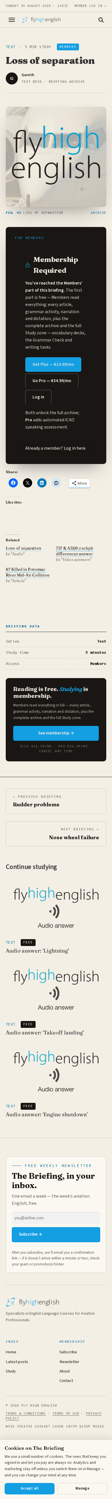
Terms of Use (66, 1413)
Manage (82, 1488)
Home (11, 1352)
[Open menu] (12, 20)
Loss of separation (23, 548)
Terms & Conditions (26, 1413)
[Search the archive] (100, 19)
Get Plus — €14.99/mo (53, 365)
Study (11, 1371)
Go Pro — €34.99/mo (51, 381)
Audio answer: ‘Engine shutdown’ (47, 1114)
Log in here (75, 448)
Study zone (36, 333)
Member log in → (90, 6)
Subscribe (68, 1352)
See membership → (56, 733)
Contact (66, 1381)
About (64, 1371)
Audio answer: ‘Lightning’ (37, 950)
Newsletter (69, 1362)
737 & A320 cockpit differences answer (74, 551)
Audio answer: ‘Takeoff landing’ (45, 1032)
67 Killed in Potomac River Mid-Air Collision (27, 572)
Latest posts (17, 1362)
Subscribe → (30, 1234)
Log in (38, 397)
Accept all (29, 1488)
